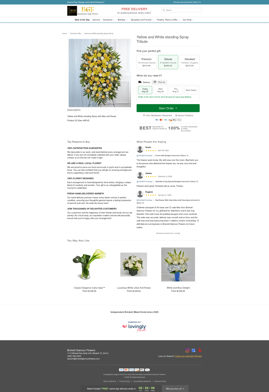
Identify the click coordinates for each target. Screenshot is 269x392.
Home (64, 33)
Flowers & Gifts (75, 33)
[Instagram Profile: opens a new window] (187, 350)
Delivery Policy (160, 381)
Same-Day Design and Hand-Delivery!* (86, 2)
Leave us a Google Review (188, 356)
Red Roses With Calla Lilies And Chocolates (172, 200)
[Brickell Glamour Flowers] (87, 10)
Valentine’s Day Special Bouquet (168, 181)
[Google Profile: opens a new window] (194, 350)
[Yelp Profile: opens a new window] (200, 350)
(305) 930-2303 (74, 356)
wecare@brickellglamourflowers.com (83, 358)
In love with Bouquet (163, 155)
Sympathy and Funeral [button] (141, 19)
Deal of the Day (82, 19)
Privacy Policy (124, 381)
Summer (96, 19)
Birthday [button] (122, 19)
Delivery (146, 82)
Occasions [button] (108, 19)
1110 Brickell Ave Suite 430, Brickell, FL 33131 (88, 353)
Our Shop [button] (187, 19)
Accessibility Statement (142, 381)
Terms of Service (109, 381)
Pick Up (161, 82)
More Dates (191, 90)
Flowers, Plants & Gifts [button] (167, 19)
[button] (261, 380)
